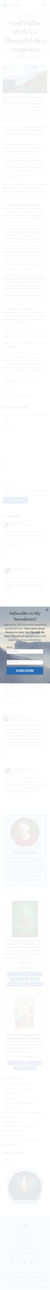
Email (10, 658)
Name (10, 647)
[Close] (47, 609)
